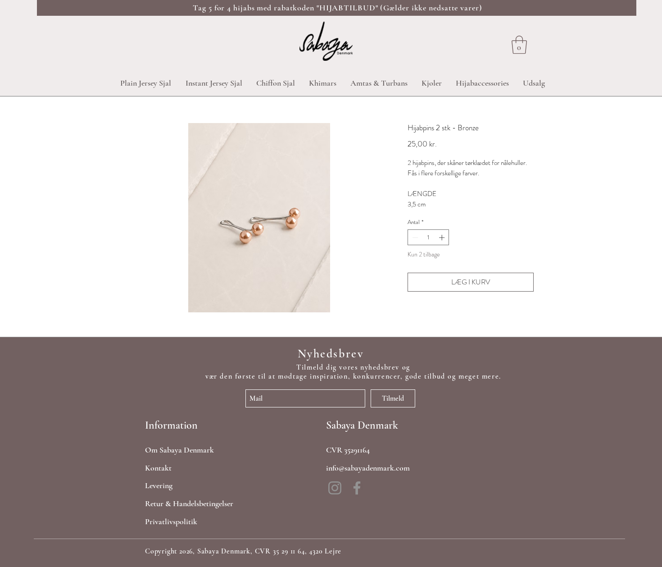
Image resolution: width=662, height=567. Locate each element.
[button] (519, 45)
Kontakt (158, 468)
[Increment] (442, 237)
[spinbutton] (428, 237)
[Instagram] (335, 488)
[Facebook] (357, 488)
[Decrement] (414, 237)
